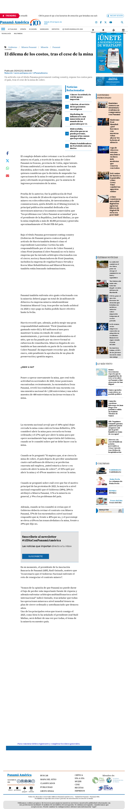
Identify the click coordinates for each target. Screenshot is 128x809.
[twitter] (105, 22)
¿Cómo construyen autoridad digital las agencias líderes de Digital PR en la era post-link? (115, 205)
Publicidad (46, 787)
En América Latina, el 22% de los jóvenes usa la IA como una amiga (115, 352)
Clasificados (47, 783)
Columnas (103, 463)
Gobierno (13, 47)
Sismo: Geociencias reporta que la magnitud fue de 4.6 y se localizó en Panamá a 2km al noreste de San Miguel (115, 377)
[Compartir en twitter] (7, 160)
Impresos (80, 790)
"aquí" (94, 807)
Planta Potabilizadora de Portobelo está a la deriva (80, 146)
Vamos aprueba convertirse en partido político (115, 392)
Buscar (44, 775)
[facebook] (101, 22)
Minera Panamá (29, 47)
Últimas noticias (107, 257)
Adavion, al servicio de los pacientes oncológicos (79, 106)
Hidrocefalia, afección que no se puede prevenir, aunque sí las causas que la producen (79, 133)
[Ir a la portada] (14, 23)
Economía (33, 29)
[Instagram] (96, 22)
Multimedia (18, 33)
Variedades (44, 29)
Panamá (56, 47)
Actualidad (12, 29)
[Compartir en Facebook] (7, 153)
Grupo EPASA (47, 791)
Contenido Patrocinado (104, 96)
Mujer (78, 781)
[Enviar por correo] (7, 176)
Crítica (79, 775)
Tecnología (6, 33)
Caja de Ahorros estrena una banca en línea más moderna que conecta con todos (115, 157)
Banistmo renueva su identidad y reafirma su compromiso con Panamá (114, 109)
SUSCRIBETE (35, 556)
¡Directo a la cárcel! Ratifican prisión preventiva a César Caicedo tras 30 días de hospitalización (115, 446)
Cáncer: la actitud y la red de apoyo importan (80, 97)
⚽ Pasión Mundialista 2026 (72, 29)
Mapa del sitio (48, 779)
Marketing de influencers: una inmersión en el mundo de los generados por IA (78, 119)
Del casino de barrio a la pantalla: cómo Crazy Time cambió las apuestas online (115, 182)
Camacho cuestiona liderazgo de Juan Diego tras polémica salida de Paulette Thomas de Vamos (115, 408)
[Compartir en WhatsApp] (7, 168)
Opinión (23, 29)
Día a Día (79, 778)
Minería (45, 47)
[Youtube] (111, 22)
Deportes (55, 29)
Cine (77, 784)
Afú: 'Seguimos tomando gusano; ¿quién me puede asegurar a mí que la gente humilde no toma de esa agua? (115, 427)
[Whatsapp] (19, 781)
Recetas (79, 787)
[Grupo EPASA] (105, 790)
